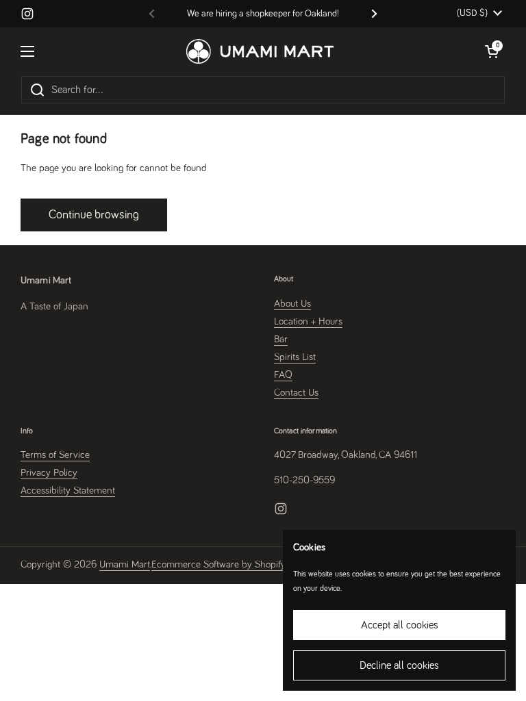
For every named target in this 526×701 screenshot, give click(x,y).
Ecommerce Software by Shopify (218, 564)
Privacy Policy (49, 473)
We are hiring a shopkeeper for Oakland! (263, 13)
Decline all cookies (399, 665)
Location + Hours (308, 321)
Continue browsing (94, 215)
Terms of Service (55, 455)
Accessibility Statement (68, 490)
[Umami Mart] (260, 51)
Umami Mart (124, 564)
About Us (292, 303)
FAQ (283, 375)
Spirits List (295, 357)
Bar (281, 339)
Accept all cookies (399, 625)
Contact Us (296, 392)
